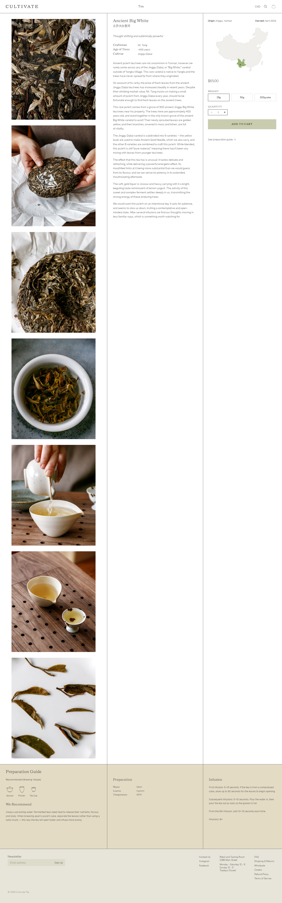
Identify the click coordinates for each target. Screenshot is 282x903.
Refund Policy (261, 874)
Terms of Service (262, 878)
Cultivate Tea (22, 892)
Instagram (204, 861)
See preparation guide (220, 139)
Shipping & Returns (264, 861)
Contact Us (204, 857)
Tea (141, 6)
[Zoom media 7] (54, 708)
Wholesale (259, 865)
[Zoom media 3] (54, 282)
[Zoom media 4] (54, 388)
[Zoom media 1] (54, 69)
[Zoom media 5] (54, 495)
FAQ (256, 857)
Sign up (58, 862)
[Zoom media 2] (54, 175)
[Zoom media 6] (54, 601)
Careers (258, 870)
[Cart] (273, 6)
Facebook (204, 865)
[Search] (265, 6)
